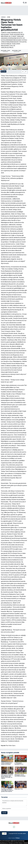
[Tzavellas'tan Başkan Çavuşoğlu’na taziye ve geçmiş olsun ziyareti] (7, 784)
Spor (8, 17)
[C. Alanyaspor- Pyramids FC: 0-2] (21, 758)
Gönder (4, 812)
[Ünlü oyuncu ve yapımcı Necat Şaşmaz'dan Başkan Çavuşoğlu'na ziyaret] (7, 770)
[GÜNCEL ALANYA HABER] (6, 2)
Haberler (3, 17)
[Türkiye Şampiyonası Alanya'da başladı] (7, 758)
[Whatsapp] (14, 827)
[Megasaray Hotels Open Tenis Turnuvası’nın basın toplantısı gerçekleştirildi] (14, 61)
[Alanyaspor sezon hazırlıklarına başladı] (21, 770)
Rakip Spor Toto (19, 789)
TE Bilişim (17, 838)
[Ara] (23, 2)
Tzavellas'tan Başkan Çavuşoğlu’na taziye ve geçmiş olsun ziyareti (7, 790)
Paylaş (4, 71)
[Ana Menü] (25, 2)
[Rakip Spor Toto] (21, 784)
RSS (5, 833)
